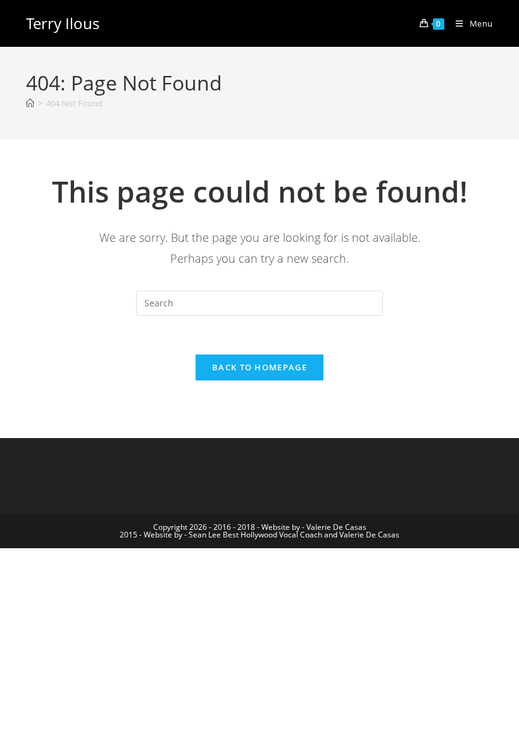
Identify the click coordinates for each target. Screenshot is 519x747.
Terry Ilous (62, 23)
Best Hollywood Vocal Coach (272, 534)
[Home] (30, 103)
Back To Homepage (259, 367)
